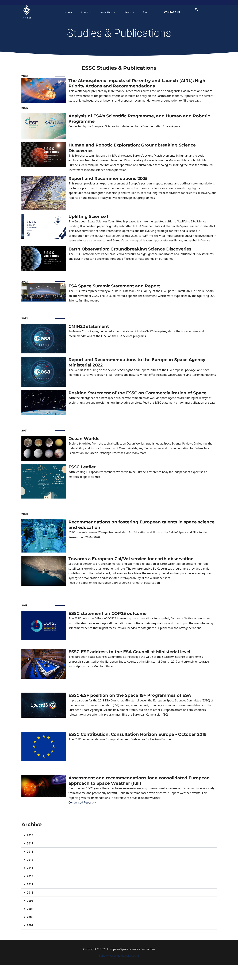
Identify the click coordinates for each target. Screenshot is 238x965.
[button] (196, 9)
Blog (145, 12)
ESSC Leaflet (82, 466)
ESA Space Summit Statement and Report (114, 285)
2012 (30, 884)
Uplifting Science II (89, 216)
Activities (106, 12)
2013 (30, 876)
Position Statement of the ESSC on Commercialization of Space (137, 392)
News (127, 12)
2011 (30, 892)
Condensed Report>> (82, 802)
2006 (30, 909)
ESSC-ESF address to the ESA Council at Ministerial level (129, 651)
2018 (30, 835)
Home (68, 12)
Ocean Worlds (83, 438)
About (84, 12)
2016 (30, 852)
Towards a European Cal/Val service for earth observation (131, 558)
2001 (30, 925)
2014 (30, 868)
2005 (30, 917)
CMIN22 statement (88, 326)
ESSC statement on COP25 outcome (107, 613)
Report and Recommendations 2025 (108, 178)
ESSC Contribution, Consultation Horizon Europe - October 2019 (137, 734)
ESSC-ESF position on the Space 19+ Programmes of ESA (129, 695)
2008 (30, 901)
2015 (30, 860)
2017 (30, 843)
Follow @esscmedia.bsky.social (119, 956)
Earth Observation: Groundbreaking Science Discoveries (129, 249)
